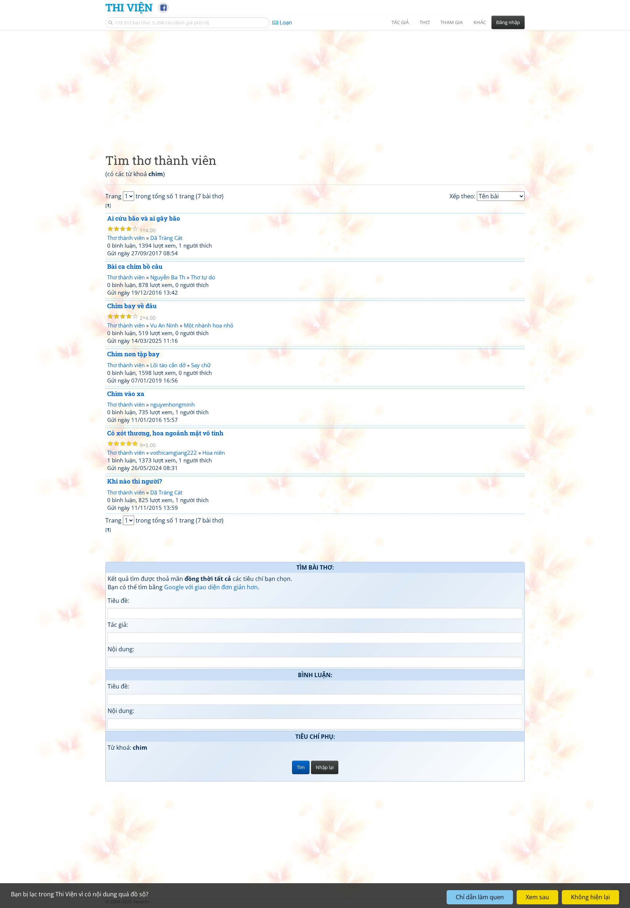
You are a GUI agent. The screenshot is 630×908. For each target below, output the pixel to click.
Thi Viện (128, 7)
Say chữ (201, 365)
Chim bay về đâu (132, 306)
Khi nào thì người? (134, 481)
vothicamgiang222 (173, 452)
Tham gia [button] (451, 22)
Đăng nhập (508, 22)
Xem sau (537, 897)
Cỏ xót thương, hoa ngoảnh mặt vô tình (165, 433)
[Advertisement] (315, 86)
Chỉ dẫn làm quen (480, 897)
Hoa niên (213, 452)
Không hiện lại (590, 897)
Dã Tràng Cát (166, 237)
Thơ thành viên (126, 237)
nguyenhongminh (172, 404)
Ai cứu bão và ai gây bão (143, 218)
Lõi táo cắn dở (168, 365)
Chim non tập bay (133, 354)
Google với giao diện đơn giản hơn (211, 587)
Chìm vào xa (125, 393)
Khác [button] (480, 22)
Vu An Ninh (164, 325)
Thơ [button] (424, 22)
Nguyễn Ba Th (167, 277)
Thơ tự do (203, 277)
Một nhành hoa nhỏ (208, 325)
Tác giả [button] (400, 22)
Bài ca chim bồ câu (135, 266)
